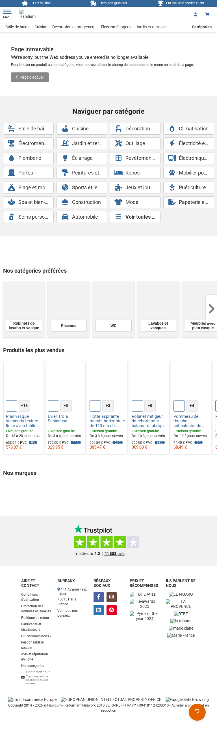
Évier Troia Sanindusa (58, 418)
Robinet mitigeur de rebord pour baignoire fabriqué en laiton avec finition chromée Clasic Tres (149, 421)
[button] (211, 309)
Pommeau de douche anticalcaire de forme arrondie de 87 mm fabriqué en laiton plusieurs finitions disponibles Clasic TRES (191, 421)
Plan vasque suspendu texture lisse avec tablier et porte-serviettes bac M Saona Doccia (23, 421)
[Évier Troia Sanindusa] (65, 381)
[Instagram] (112, 597)
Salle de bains (17, 27)
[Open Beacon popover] (197, 712)
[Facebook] (99, 597)
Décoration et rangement (74, 27)
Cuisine (40, 27)
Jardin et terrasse (151, 27)
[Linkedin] (99, 610)
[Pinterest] (112, 610)
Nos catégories (32, 666)
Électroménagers (116, 27)
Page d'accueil (31, 77)
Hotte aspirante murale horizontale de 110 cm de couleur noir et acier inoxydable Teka (107, 421)
